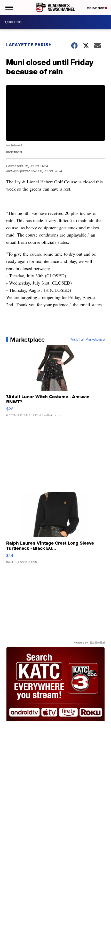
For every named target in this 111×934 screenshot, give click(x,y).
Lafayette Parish (29, 44)
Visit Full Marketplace (88, 339)
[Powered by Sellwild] (97, 643)
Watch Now (96, 7)
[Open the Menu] (8, 7)
